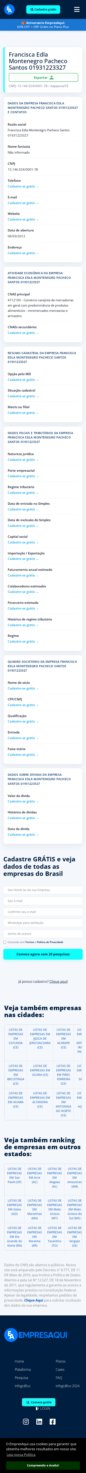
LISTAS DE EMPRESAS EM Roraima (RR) (34, 1236)
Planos (60, 1361)
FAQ (59, 1377)
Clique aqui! (58, 981)
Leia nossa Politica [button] (21, 1454)
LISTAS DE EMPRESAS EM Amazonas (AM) (74, 1177)
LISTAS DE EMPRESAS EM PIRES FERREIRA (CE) (63, 1074)
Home (19, 1361)
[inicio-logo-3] (9, 9)
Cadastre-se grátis (21, 186)
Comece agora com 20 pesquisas (43, 954)
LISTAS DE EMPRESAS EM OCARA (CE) (40, 1070)
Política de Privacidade (50, 942)
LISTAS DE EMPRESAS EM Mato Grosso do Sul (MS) (74, 1209)
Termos (29, 942)
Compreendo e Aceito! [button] (43, 1465)
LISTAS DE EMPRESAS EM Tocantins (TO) (54, 1236)
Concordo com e (35, 942)
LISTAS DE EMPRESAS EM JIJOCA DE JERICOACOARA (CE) (40, 1038)
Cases (60, 1369)
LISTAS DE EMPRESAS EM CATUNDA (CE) (15, 1038)
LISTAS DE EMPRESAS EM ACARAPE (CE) (63, 1038)
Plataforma (23, 1369)
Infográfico (22, 1386)
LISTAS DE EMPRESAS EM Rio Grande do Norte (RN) (14, 1236)
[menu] (77, 9)
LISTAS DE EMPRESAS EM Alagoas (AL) (54, 1177)
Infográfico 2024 (68, 1386)
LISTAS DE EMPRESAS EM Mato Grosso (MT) (54, 1209)
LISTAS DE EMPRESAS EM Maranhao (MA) (34, 1209)
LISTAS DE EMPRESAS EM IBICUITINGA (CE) (15, 1074)
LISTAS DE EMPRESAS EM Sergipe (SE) (74, 1236)
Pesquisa (21, 1377)
